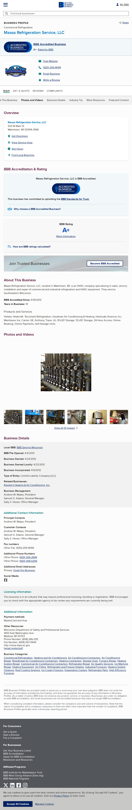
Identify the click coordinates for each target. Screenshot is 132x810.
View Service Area (22, 142)
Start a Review (11, 735)
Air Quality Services (102, 664)
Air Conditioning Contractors (84, 658)
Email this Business (24, 570)
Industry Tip (76, 100)
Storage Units (90, 661)
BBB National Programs (16, 778)
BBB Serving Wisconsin (30, 447)
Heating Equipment (23, 667)
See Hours (17, 148)
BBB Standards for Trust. (75, 199)
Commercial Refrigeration (18, 658)
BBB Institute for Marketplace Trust (22, 772)
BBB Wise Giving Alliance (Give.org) (23, 775)
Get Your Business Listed (17, 750)
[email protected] (13, 648)
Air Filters (40, 667)
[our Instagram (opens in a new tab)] (25, 787)
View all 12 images (64, 428)
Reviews (38, 90)
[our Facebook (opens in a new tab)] (18, 787)
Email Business (51, 73)
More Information (66, 236)
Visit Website (50, 61)
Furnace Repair (107, 661)
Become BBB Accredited (104, 263)
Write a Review (51, 80)
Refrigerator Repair (79, 664)
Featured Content (119, 100)
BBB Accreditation (13, 753)
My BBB (124, 4)
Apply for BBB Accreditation (19, 757)
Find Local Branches (23, 155)
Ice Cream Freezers (52, 670)
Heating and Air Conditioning (50, 658)
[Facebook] (5, 580)
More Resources (96, 100)
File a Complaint (12, 738)
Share (125, 22)
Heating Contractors (70, 661)
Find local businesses (22, 13)
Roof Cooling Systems (27, 670)
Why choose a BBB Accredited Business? (37, 209)
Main (6, 91)
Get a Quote (21, 90)
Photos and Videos (32, 100)
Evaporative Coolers (76, 670)
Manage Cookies (44, 803)
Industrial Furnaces (96, 667)
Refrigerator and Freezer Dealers (65, 667)
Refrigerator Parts (98, 670)
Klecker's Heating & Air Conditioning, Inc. (27, 485)
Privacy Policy (61, 796)
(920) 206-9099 (52, 67)
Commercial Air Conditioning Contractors (44, 664)
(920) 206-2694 (28, 557)
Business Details (56, 100)
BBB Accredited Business (49, 44)
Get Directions (20, 136)
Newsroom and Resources (18, 760)
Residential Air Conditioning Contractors (35, 661)
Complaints (55, 90)
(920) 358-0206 (28, 561)
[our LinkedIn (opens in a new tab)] (12, 787)
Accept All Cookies (18, 804)
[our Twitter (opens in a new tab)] (5, 787)
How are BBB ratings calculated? (32, 246)
